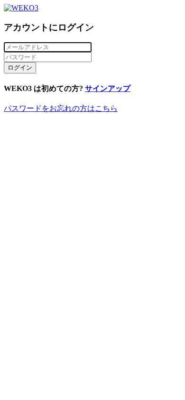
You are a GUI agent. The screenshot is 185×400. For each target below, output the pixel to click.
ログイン (20, 67)
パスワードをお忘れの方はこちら (61, 108)
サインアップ (107, 88)
